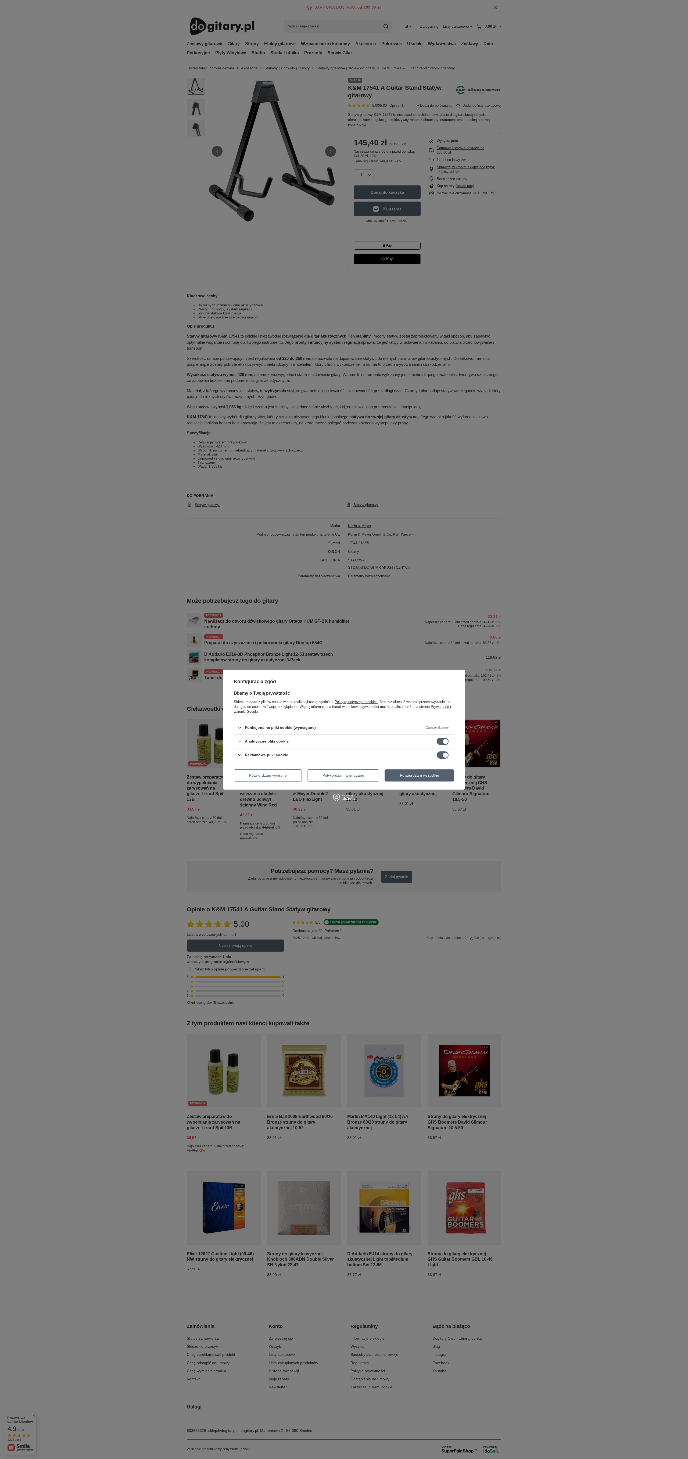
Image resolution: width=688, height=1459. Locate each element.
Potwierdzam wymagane (343, 775)
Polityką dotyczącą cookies (356, 702)
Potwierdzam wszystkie (419, 775)
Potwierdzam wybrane (268, 775)
